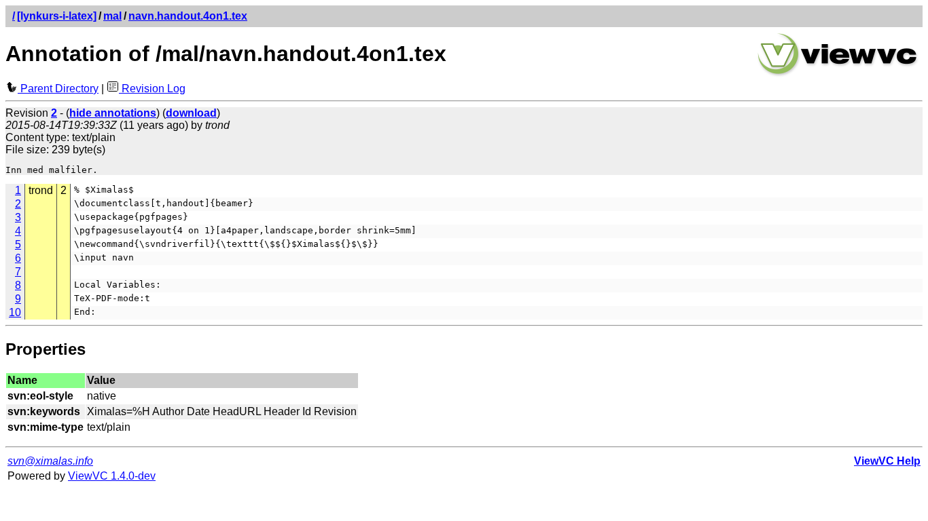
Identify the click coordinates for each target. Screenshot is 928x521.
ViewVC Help (887, 461)
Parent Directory (58, 88)
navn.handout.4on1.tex (187, 16)
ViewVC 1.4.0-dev (112, 476)
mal (112, 16)
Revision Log (152, 88)
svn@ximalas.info (50, 461)
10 (15, 312)
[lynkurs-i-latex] (56, 16)
